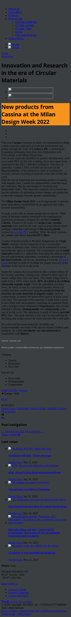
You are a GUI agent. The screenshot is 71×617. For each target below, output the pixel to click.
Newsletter (7, 56)
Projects (13, 15)
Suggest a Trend (17, 589)
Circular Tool (23, 28)
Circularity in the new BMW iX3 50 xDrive (31, 552)
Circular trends (24, 25)
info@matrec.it (9, 583)
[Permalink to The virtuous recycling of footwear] (28, 482)
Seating (23, 390)
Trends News (8, 408)
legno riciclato (38, 408)
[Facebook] (2, 601)
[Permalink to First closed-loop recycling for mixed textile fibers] (36, 499)
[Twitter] (5, 601)
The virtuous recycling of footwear (29, 489)
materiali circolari (56, 408)
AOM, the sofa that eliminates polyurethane (34, 472)
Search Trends (9, 434)
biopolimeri (23, 408)
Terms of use (8, 614)
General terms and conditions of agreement (42, 610)
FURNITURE (9, 390)
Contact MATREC (18, 595)
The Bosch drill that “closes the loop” (30, 455)
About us (14, 8)
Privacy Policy (9, 610)
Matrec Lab (15, 18)
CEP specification (26, 35)
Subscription (16, 38)
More (4, 399)
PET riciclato (8, 411)
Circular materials (26, 21)
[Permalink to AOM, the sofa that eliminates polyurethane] (33, 465)
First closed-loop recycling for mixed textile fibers (37, 506)
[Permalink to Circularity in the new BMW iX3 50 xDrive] (33, 545)
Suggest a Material (18, 592)
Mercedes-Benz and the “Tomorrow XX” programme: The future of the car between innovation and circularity (34, 532)
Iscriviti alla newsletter (21, 601)
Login (4, 53)
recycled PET (20, 232)
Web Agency (25, 614)
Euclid (19, 31)
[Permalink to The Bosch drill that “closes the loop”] (30, 448)
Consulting (15, 12)
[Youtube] (8, 601)
